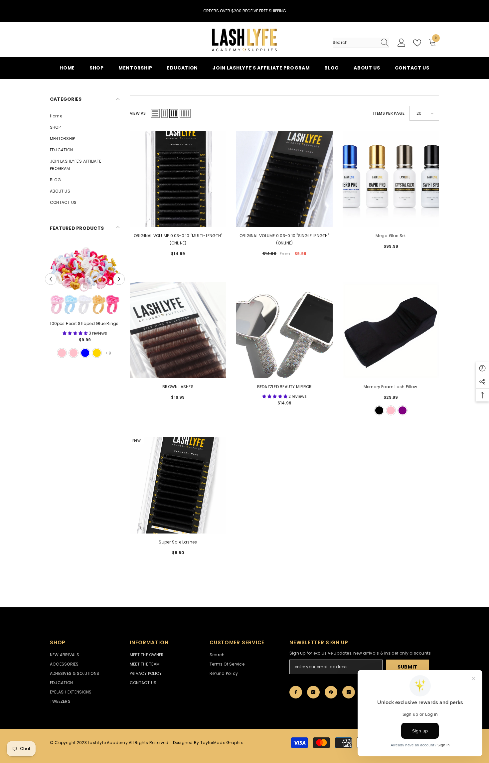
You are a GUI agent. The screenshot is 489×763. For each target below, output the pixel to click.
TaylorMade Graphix (221, 742)
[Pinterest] (331, 692)
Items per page (389, 113)
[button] (155, 113)
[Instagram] (313, 692)
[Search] (361, 43)
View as (138, 113)
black (97, 353)
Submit (407, 667)
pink (391, 410)
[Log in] (402, 43)
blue (62, 353)
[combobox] (355, 43)
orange (74, 353)
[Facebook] (295, 692)
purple (85, 353)
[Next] (119, 279)
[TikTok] (348, 692)
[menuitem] (85, 116)
